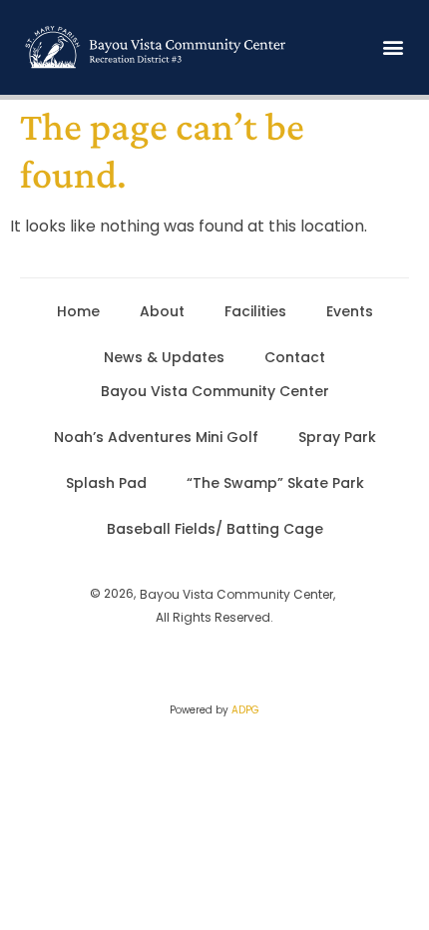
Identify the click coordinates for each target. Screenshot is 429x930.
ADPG (245, 709)
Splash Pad (106, 483)
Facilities (255, 311)
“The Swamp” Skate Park (275, 483)
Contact (294, 357)
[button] (392, 47)
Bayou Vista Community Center (215, 391)
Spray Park (337, 437)
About (162, 311)
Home (78, 311)
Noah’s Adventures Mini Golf (156, 437)
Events (349, 311)
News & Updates (164, 357)
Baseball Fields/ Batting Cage (215, 529)
